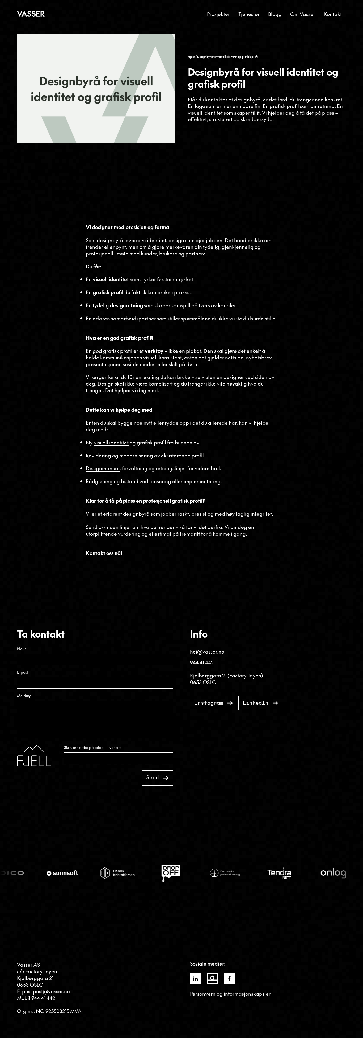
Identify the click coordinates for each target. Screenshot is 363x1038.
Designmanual (103, 468)
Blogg (275, 13)
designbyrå (136, 513)
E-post (22, 672)
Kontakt (333, 13)
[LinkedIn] (195, 978)
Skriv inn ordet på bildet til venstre (93, 747)
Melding (24, 695)
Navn (22, 648)
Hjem (191, 57)
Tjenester (249, 13)
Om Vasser (302, 13)
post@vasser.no (51, 991)
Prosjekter (218, 13)
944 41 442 (202, 662)
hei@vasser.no (207, 651)
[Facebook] (229, 978)
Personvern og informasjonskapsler (230, 993)
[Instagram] (212, 978)
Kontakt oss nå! (104, 552)
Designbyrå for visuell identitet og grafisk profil (227, 57)
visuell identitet (111, 442)
